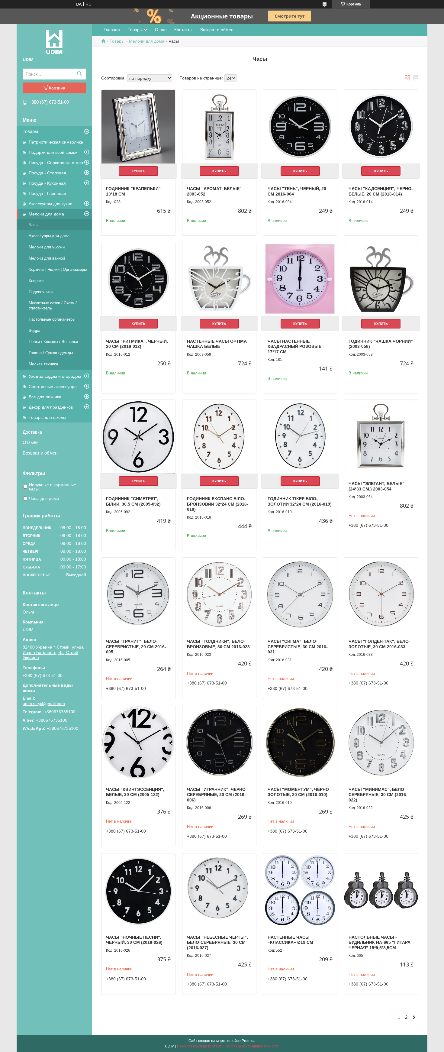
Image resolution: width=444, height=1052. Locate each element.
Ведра (34, 330)
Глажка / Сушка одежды (51, 353)
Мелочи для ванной (47, 258)
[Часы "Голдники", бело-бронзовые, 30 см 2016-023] (219, 594)
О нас (160, 29)
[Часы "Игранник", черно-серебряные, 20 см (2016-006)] (219, 742)
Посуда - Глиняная (47, 193)
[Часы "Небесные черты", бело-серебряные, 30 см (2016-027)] (219, 890)
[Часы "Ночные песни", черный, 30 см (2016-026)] (138, 890)
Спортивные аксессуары (53, 386)
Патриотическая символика (56, 142)
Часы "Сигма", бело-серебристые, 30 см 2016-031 (298, 646)
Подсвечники (41, 292)
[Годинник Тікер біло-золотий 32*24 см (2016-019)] (300, 437)
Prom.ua (249, 1041)
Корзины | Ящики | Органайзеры (58, 269)
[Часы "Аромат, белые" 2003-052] (219, 126)
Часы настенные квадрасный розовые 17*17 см (294, 346)
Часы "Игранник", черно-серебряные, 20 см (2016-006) (217, 794)
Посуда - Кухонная (47, 183)
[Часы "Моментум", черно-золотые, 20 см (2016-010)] (300, 742)
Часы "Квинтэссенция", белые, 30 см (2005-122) (135, 792)
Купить (138, 171)
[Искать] (79, 74)
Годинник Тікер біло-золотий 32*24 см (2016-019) (300, 501)
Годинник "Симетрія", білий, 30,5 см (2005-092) (133, 501)
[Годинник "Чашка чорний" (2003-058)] (381, 279)
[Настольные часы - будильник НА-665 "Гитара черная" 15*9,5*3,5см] (381, 890)
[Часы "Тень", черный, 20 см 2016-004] (300, 126)
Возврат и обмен (40, 452)
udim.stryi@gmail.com (44, 703)
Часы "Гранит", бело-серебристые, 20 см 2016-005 (136, 646)
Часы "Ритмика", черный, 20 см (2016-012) (137, 344)
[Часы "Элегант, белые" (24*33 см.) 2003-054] (381, 437)
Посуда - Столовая (47, 172)
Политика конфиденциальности (251, 1046)
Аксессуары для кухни (50, 203)
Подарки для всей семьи (53, 152)
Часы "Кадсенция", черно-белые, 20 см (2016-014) (381, 191)
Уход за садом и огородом (55, 376)
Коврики (36, 280)
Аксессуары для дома (49, 236)
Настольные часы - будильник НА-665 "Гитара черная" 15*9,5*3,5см (379, 942)
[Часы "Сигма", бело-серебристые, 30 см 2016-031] (300, 594)
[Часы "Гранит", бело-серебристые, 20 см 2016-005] (138, 594)
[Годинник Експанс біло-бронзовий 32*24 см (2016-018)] (219, 437)
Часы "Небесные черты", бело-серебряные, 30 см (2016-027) (217, 942)
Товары (30, 131)
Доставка (32, 432)
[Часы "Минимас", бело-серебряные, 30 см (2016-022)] (381, 742)
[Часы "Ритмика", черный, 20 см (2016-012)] (138, 279)
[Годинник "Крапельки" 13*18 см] (138, 126)
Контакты (183, 29)
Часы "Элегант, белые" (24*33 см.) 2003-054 (376, 486)
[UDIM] (54, 41)
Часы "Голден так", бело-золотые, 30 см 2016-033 (379, 644)
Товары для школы (47, 417)
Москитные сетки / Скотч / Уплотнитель (53, 305)
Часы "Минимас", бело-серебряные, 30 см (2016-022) (378, 794)
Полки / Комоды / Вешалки (53, 341)
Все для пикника (45, 396)
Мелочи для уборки (47, 247)
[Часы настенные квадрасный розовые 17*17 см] (300, 279)
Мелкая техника (43, 364)
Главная (112, 29)
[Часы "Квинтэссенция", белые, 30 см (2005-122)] (138, 742)
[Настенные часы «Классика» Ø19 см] (300, 890)
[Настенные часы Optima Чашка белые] (219, 279)
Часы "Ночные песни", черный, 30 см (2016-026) (134, 940)
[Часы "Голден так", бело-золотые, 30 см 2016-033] (381, 594)
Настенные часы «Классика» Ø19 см (290, 940)
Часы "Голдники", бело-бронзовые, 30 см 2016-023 (218, 644)
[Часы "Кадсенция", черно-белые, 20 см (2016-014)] (381, 126)
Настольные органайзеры (52, 319)
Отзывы (31, 442)
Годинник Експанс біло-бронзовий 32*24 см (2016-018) (217, 504)
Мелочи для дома (46, 214)
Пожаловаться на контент (199, 1046)
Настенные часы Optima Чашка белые (216, 344)
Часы (33, 224)
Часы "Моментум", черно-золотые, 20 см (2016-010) (299, 792)
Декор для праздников (51, 407)
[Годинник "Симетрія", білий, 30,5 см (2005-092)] (138, 437)
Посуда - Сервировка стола (56, 162)
